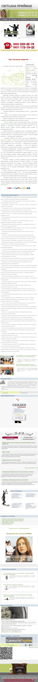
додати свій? (24, 393)
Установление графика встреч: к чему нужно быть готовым (17, 471)
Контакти (33, 19)
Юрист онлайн (6, 452)
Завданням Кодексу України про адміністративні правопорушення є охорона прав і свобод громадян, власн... (31, 506)
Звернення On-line (10, 680)
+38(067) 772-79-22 (27, 15)
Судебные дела (30, 64)
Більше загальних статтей (31, 467)
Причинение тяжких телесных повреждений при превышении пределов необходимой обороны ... (31, 495)
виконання (5, 184)
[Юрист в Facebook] (29, 645)
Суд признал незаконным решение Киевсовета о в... (13, 519)
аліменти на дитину (16, 91)
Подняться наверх (33, 647)
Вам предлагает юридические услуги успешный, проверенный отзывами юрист (26, 365)
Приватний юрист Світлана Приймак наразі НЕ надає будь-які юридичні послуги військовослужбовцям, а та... (16, 496)
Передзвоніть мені (24, 680)
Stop (18, 38)
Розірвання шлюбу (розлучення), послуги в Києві (15, 480)
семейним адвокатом (14, 175)
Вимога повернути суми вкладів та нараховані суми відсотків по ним (17, 240)
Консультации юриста (28, 439)
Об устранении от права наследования (13, 584)
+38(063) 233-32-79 (27, 12)
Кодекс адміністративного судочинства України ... (13, 520)
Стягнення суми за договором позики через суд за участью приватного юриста (19, 249)
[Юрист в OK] (31, 645)
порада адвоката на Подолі (8, 522)
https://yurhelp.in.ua (6, 632)
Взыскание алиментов (7, 524)
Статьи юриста (10, 437)
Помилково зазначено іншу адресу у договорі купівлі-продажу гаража (17, 235)
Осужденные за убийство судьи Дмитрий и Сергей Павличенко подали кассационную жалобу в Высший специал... (17, 505)
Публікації (23, 19)
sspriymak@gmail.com (16, 632)
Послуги (14, 19)
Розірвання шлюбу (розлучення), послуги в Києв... (13, 518)
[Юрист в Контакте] (25, 645)
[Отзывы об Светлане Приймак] (4, 382)
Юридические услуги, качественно (11, 460)
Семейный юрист (28, 437)
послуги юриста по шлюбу (8, 523)
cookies (35, 678)
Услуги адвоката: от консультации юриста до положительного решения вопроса (26, 356)
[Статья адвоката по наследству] (11, 30)
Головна (4, 19)
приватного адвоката (6, 140)
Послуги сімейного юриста (11, 122)
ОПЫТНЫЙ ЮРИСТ (24, 528)
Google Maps (11, 645)
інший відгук (5, 393)
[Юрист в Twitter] (27, 645)
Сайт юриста (5, 677)
